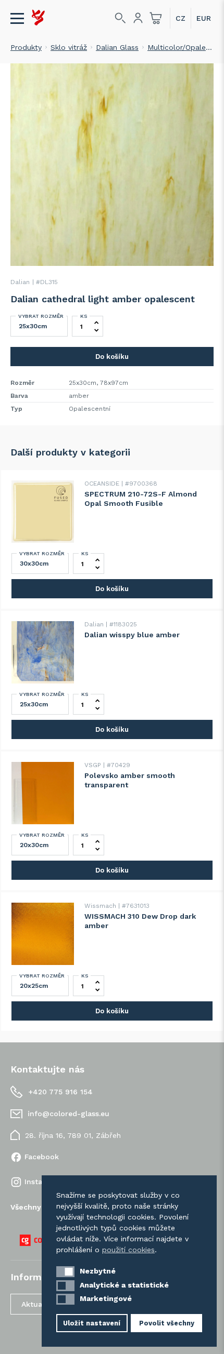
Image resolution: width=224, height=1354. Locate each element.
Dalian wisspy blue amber (132, 635)
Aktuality (37, 1304)
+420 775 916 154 (60, 1092)
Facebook (41, 1156)
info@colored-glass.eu (68, 1113)
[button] (65, 1271)
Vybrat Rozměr (41, 316)
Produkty (26, 47)
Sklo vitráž (69, 47)
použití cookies (128, 1249)
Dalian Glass (117, 47)
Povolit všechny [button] (166, 1323)
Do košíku (112, 356)
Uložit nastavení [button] (91, 1323)
